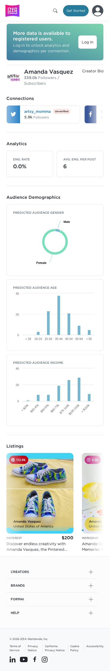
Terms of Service (15, 648)
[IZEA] (12, 11)
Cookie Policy (74, 648)
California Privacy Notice (55, 648)
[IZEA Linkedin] (12, 659)
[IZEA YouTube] (24, 659)
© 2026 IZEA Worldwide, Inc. (29, 638)
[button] (56, 10)
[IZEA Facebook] (34, 659)
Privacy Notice (33, 648)
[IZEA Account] (98, 11)
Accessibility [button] (95, 646)
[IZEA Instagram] (45, 659)
